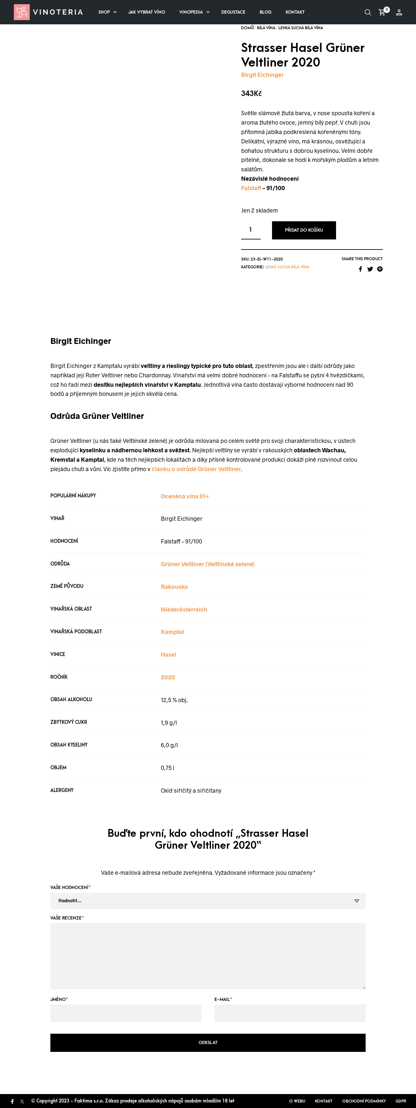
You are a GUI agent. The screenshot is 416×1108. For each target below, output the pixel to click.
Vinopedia (191, 12)
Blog (265, 12)
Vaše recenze (67, 918)
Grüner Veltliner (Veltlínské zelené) (208, 563)
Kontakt (295, 12)
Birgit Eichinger (262, 74)
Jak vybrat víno (146, 12)
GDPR (401, 1101)
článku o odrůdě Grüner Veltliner (196, 468)
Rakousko (174, 586)
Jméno (59, 999)
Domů (247, 28)
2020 (168, 677)
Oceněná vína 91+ (185, 496)
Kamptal (172, 631)
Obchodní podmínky (364, 1101)
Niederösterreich (184, 609)
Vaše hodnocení (70, 887)
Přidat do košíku (304, 230)
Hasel (168, 654)
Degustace (233, 12)
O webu (297, 1101)
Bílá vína (266, 28)
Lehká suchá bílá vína (301, 28)
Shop (104, 12)
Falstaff (251, 187)
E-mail (223, 999)
